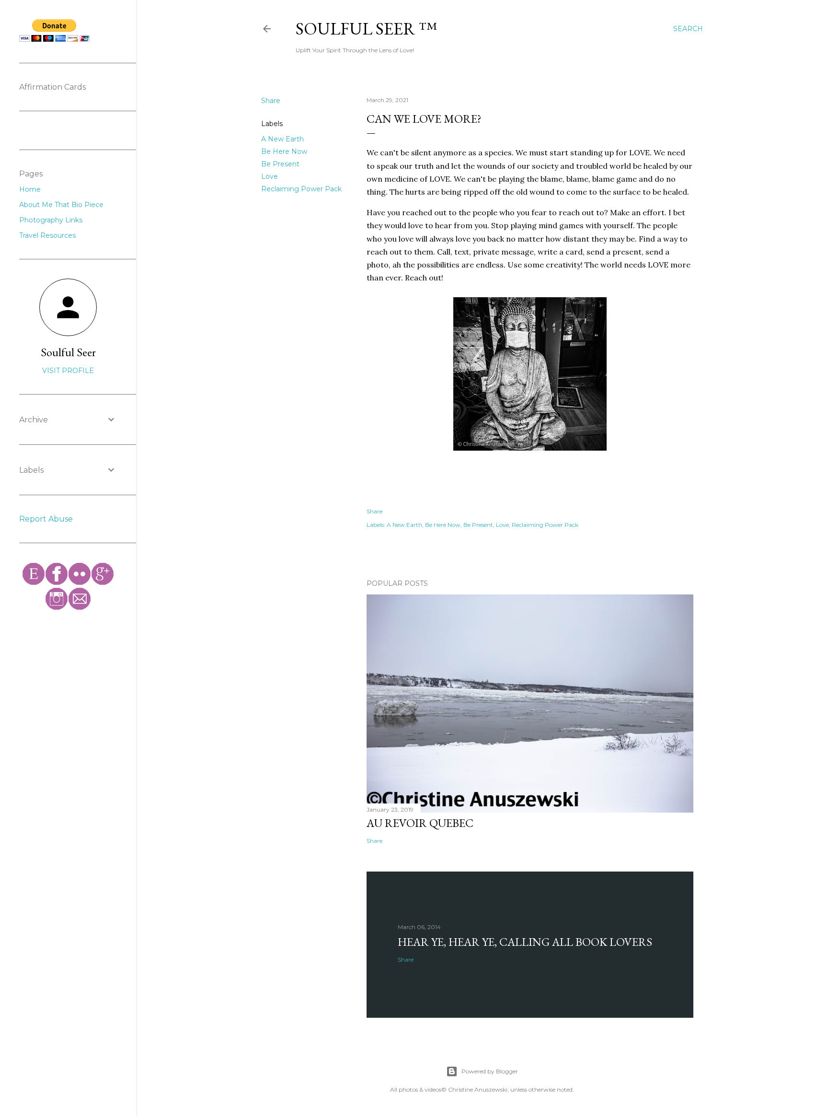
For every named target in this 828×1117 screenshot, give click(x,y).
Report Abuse (46, 519)
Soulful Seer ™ (366, 28)
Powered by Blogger (489, 1071)
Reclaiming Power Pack (301, 189)
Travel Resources (47, 235)
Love (269, 176)
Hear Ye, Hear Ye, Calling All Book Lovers (525, 941)
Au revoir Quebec (420, 822)
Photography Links (50, 220)
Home (30, 189)
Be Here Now (284, 151)
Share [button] (270, 100)
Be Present (280, 164)
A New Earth (282, 139)
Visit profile (68, 370)
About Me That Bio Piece (61, 204)
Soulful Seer (68, 352)
